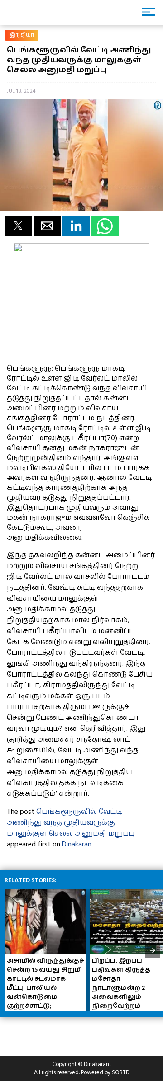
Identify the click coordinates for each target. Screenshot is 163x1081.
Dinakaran (76, 844)
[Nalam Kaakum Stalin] (81, 354)
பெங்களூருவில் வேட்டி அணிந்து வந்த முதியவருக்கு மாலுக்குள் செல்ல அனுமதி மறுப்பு (70, 822)
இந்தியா (22, 35)
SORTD (120, 1072)
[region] (72, 1032)
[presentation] (152, 950)
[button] (18, 226)
